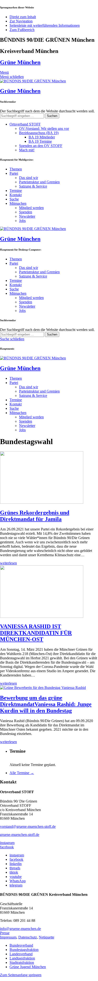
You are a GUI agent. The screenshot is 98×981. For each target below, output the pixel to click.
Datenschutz (27, 937)
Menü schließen (12, 77)
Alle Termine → (22, 773)
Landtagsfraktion (22, 958)
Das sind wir (28, 178)
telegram (16, 885)
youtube (16, 877)
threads (15, 868)
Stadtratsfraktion (22, 962)
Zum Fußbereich (22, 30)
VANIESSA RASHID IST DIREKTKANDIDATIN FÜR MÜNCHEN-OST (36, 632)
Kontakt (16, 195)
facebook (7, 847)
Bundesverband (21, 945)
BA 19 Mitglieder (42, 137)
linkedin (16, 864)
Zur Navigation (21, 21)
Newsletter (27, 216)
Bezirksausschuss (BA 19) (39, 133)
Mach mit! (26, 150)
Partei (14, 173)
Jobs (22, 221)
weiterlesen (8, 563)
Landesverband (21, 954)
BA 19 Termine (40, 141)
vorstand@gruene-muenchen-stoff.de (28, 826)
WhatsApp (18, 881)
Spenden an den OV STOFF (40, 146)
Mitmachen (18, 203)
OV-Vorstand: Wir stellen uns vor (44, 128)
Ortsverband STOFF (25, 124)
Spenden (25, 212)
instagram (7, 843)
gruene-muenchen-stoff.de (19, 835)
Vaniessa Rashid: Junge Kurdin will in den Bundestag (46, 704)
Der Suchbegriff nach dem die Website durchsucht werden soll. (47, 111)
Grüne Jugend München (28, 967)
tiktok (14, 872)
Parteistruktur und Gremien (39, 182)
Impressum (8, 937)
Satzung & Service (33, 186)
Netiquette (46, 937)
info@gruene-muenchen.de (20, 929)
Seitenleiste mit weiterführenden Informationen (45, 25)
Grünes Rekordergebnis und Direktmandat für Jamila (34, 515)
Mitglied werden (31, 208)
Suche (14, 199)
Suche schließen (12, 339)
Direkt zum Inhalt (23, 17)
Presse (5, 933)
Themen (16, 169)
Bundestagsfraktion (24, 950)
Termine (16, 191)
